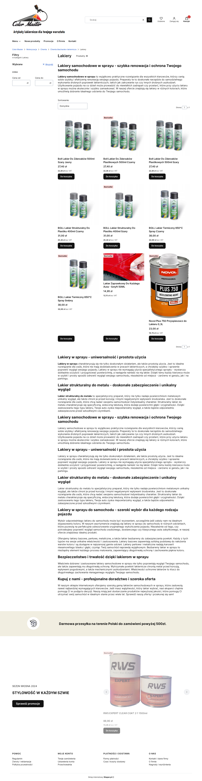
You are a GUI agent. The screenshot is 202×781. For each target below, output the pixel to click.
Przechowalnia (65, 764)
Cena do (39, 78)
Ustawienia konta (66, 761)
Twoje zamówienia (66, 758)
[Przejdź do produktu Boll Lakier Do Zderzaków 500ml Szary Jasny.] (78, 135)
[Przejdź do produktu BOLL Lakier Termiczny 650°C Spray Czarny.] (169, 204)
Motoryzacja (31, 49)
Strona (178, 107)
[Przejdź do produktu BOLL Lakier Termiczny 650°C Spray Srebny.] (78, 273)
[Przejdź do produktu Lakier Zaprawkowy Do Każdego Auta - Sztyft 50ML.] (123, 267)
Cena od (16, 78)
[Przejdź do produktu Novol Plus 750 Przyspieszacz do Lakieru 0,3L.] (169, 285)
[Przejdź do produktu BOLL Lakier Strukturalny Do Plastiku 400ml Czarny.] (78, 204)
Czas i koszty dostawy (114, 761)
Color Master (17, 49)
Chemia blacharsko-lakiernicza (63, 49)
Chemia (44, 49)
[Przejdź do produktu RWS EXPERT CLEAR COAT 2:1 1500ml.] (140, 680)
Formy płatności (111, 758)
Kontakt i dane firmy (158, 758)
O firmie (152, 761)
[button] (149, 19)
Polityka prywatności (22, 764)
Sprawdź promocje (28, 703)
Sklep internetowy (100, 777)
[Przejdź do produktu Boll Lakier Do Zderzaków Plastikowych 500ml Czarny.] (123, 135)
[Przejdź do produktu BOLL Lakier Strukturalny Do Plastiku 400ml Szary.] (123, 204)
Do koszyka (66, 176)
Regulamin (17, 758)
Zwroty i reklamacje (21, 761)
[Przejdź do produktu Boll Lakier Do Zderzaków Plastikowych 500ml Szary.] (169, 135)
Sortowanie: (63, 100)
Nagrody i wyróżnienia (160, 764)
